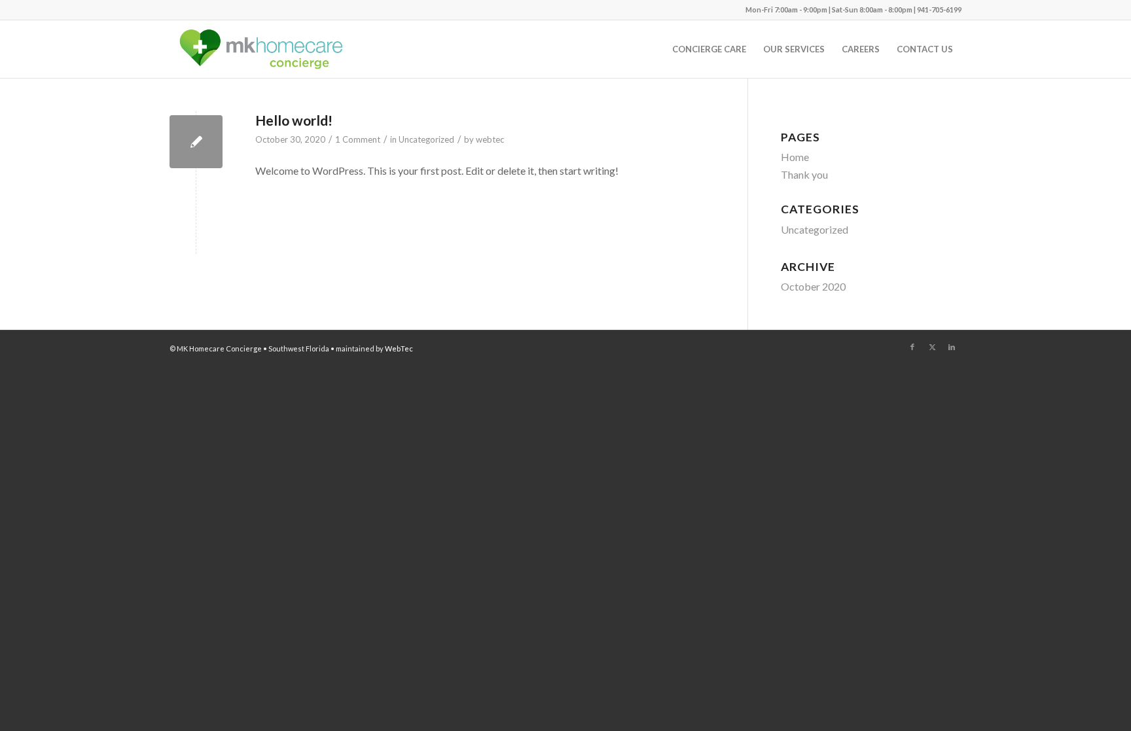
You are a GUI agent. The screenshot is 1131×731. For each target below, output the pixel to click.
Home (795, 157)
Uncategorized (426, 139)
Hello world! (293, 120)
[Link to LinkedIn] (951, 347)
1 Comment (357, 139)
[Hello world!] (196, 141)
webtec (490, 139)
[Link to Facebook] (912, 347)
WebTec (399, 348)
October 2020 (813, 286)
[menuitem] (709, 49)
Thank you (804, 174)
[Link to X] (932, 347)
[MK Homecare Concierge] (260, 49)
